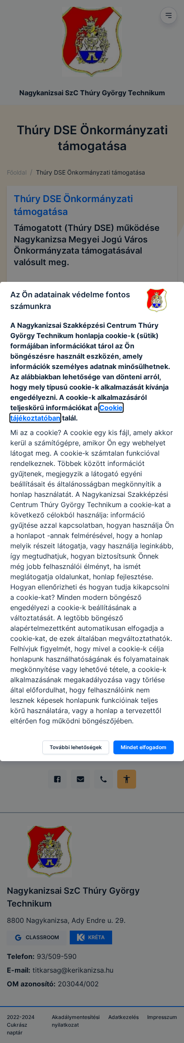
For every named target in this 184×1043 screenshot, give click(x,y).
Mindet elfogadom (143, 747)
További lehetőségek (76, 747)
